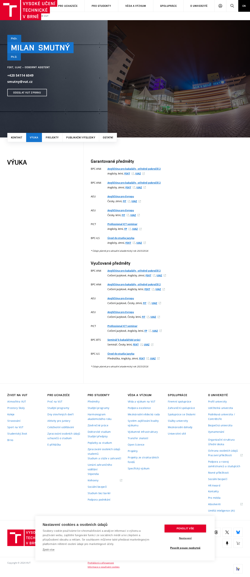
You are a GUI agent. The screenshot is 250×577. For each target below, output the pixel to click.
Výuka (34, 137)
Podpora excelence (139, 408)
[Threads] (216, 532)
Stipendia (93, 474)
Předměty (94, 401)
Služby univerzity (178, 420)
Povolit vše (185, 528)
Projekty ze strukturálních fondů (143, 460)
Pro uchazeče (67, 5)
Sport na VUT (15, 427)
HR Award (214, 485)
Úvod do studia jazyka (120, 238)
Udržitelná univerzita (220, 408)
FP (125, 229)
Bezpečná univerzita (220, 425)
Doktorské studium (99, 431)
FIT (124, 201)
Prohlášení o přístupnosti (101, 562)
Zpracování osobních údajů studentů (104, 451)
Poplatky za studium (100, 442)
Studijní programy (58, 408)
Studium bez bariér (99, 493)
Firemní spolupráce (179, 401)
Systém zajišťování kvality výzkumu (143, 423)
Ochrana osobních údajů (223, 450)
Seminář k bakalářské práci (123, 339)
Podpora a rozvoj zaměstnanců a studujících (224, 464)
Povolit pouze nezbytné (185, 548)
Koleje (11, 414)
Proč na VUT (54, 401)
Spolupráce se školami (181, 414)
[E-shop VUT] (238, 543)
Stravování (13, 420)
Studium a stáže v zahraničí (104, 458)
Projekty (52, 137)
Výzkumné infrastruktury (143, 431)
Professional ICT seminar (122, 224)
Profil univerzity (217, 401)
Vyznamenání (216, 431)
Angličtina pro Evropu (120, 196)
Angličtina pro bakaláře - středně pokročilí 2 (134, 168)
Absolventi (219, 504)
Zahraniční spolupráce (181, 408)
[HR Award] (238, 568)
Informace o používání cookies (104, 566)
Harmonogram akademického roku (100, 417)
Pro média (214, 497)
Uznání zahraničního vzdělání (100, 467)
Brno (10, 440)
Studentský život (17, 433)
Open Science (136, 444)
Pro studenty (101, 5)
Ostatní (108, 137)
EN (244, 5)
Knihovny (98, 480)
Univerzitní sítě (177, 433)
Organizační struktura (221, 439)
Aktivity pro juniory (58, 420)
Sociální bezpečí (97, 486)
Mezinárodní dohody (180, 427)
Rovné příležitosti (218, 472)
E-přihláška (54, 444)
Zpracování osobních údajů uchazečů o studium (63, 436)
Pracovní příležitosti (224, 455)
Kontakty (213, 491)
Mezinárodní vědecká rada (144, 414)
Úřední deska (216, 444)
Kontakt (16, 137)
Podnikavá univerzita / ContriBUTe (221, 417)
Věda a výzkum (135, 5)
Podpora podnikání (99, 499)
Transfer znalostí (138, 438)
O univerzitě (199, 5)
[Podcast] (227, 543)
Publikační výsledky (80, 137)
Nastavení (185, 538)
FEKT (127, 173)
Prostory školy (16, 408)
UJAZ (138, 173)
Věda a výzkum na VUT (142, 401)
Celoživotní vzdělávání (60, 427)
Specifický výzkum (139, 468)
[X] (227, 532)
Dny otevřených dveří (60, 414)
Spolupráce (168, 5)
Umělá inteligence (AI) (221, 510)
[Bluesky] (238, 532)
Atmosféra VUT (16, 401)
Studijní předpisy (98, 436)
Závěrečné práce (98, 425)
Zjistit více (49, 549)
